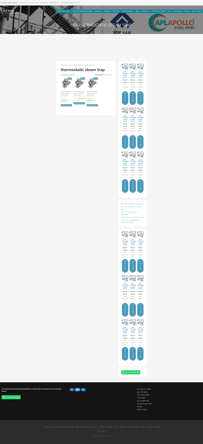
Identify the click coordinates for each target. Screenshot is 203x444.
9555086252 (24, 2)
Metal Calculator (127, 11)
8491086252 (54, 2)
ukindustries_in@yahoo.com (70, 2)
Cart (169, 11)
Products (107, 11)
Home (62, 65)
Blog (137, 11)
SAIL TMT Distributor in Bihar (82, 11)
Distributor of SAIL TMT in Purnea (132, 217)
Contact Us (145, 11)
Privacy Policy (101, 431)
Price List (116, 11)
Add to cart (66, 105)
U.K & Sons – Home (63, 11)
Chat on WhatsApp (132, 372)
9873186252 (44, 2)
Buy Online (68, 65)
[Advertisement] (101, 46)
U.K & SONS (7, 10)
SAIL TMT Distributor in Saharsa (132, 204)
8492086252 (34, 2)
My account (178, 11)
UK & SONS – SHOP (158, 11)
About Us (98, 11)
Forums (186, 11)
